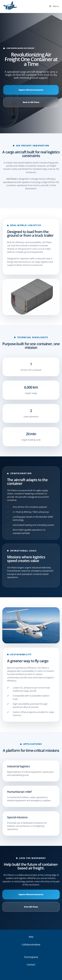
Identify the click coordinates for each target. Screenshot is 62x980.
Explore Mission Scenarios (31, 90)
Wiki (31, 936)
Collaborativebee (31, 944)
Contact (31, 964)
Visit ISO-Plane (31, 907)
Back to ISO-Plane (31, 102)
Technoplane (31, 957)
